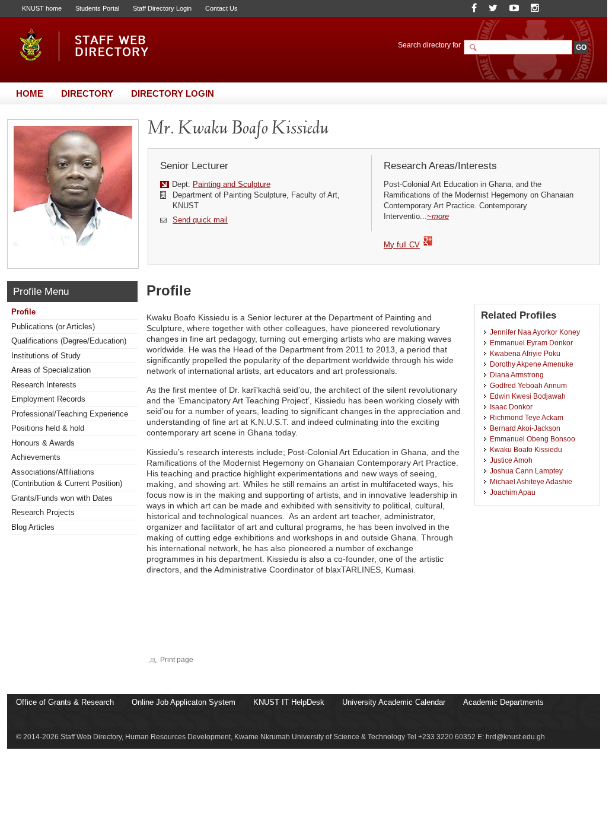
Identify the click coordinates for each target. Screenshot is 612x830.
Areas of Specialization (51, 369)
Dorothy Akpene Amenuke (531, 364)
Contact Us (221, 8)
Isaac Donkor (511, 407)
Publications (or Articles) (53, 326)
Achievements (35, 457)
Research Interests (43, 384)
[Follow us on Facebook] (474, 8)
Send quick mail (200, 219)
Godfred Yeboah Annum (528, 385)
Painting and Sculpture (231, 184)
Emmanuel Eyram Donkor (531, 342)
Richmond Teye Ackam (526, 417)
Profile (23, 311)
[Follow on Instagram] (535, 8)
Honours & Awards (43, 442)
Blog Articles (33, 527)
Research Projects (43, 512)
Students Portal (97, 8)
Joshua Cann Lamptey (526, 471)
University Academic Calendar (393, 702)
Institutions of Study (46, 355)
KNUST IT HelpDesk (288, 702)
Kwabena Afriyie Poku (525, 353)
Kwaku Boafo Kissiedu (526, 449)
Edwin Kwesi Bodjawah (528, 396)
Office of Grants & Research (65, 702)
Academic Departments (503, 702)
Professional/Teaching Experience (69, 413)
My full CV (402, 244)
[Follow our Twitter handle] (493, 8)
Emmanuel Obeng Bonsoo (532, 439)
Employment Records (48, 399)
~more (438, 216)
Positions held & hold (47, 428)
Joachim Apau (513, 492)
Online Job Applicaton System (183, 702)
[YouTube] (514, 8)
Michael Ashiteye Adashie (531, 481)
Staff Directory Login (162, 8)
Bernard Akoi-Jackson (525, 428)
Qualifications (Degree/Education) (68, 340)
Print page (176, 659)
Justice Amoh (511, 460)
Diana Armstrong (517, 375)
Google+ (428, 241)
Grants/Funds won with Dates (62, 498)
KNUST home (42, 8)
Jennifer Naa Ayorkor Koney (535, 332)
